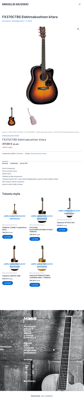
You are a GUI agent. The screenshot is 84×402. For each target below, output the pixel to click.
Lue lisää (7, 237)
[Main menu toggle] (79, 4)
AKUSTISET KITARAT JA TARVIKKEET (22, 132)
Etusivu (4, 132)
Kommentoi (6, 21)
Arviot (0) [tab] (23, 163)
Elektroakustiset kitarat (45, 132)
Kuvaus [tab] (5, 163)
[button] (78, 29)
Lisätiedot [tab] (14, 163)
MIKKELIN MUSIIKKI (15, 4)
